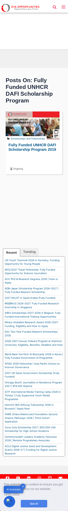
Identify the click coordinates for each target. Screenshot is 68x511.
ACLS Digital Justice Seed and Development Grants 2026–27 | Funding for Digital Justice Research (31, 450)
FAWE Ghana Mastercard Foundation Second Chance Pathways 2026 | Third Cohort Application (31, 418)
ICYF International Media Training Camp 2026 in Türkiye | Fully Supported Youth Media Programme (33, 395)
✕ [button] (23, 486)
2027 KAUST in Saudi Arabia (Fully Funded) (30, 297)
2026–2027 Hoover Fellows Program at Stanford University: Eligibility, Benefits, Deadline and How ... (34, 345)
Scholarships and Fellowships (28, 138)
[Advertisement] (34, 25)
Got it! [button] (34, 503)
